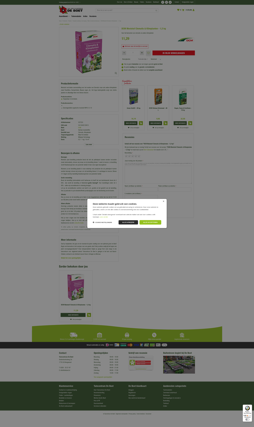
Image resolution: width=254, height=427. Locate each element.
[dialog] (127, 213)
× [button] (163, 201)
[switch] (247, 419)
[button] (102, 222)
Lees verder (104, 217)
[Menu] (251, 406)
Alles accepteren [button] (150, 222)
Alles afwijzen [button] (128, 222)
